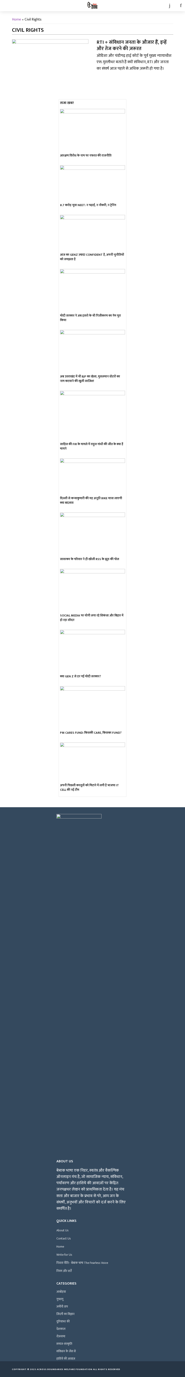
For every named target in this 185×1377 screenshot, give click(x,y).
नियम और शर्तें (64, 1271)
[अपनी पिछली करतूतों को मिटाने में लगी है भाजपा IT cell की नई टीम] (92, 762)
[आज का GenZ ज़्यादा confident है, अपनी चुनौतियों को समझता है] (92, 233)
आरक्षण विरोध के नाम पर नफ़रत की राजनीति (85, 155)
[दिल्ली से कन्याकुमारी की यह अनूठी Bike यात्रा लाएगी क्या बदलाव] (92, 476)
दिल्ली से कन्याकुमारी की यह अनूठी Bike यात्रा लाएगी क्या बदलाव (91, 500)
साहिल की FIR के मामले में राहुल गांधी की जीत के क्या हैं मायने (91, 446)
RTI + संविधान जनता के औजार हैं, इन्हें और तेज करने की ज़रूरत (132, 45)
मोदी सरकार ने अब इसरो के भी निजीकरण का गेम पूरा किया (90, 317)
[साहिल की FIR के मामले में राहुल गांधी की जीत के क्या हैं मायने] (92, 416)
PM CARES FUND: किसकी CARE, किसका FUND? (91, 733)
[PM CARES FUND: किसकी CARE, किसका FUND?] (92, 707)
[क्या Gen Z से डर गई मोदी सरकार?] (92, 651)
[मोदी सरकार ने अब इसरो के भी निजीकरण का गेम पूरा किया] (92, 290)
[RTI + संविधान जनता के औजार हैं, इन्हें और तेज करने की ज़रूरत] (50, 60)
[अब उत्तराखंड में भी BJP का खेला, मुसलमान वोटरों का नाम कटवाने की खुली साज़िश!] (92, 351)
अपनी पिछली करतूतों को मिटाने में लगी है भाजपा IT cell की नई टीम (89, 787)
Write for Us (64, 1254)
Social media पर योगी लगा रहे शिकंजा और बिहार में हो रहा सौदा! (91, 617)
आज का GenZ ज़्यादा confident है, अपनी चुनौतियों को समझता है (92, 257)
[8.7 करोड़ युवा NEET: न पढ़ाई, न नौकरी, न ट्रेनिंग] (92, 183)
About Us (62, 1230)
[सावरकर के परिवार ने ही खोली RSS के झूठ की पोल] (92, 534)
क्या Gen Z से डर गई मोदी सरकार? (80, 676)
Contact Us (63, 1238)
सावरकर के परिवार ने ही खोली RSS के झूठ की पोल (89, 559)
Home (16, 19)
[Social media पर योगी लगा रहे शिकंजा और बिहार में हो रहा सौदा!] (92, 590)
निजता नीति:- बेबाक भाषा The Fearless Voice (82, 1262)
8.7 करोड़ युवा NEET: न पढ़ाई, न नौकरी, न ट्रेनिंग (88, 205)
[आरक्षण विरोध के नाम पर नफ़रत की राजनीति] (92, 130)
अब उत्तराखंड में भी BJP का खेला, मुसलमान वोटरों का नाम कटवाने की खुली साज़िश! (90, 378)
